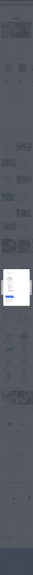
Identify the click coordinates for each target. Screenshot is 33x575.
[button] (29, 270)
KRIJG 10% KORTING (9, 296)
